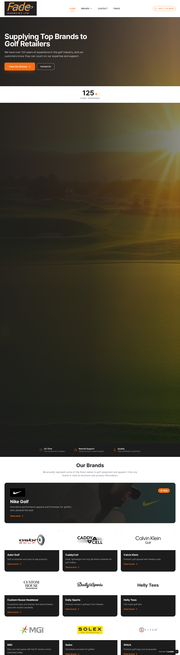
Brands (85, 8)
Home (72, 8)
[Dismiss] (176, 651)
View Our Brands (18, 66)
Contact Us (45, 66)
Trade (116, 8)
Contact (103, 8)
